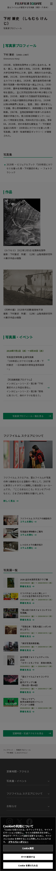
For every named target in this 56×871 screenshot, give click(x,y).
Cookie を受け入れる (28, 865)
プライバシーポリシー (18, 841)
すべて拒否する (28, 856)
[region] (28, 844)
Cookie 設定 (28, 848)
